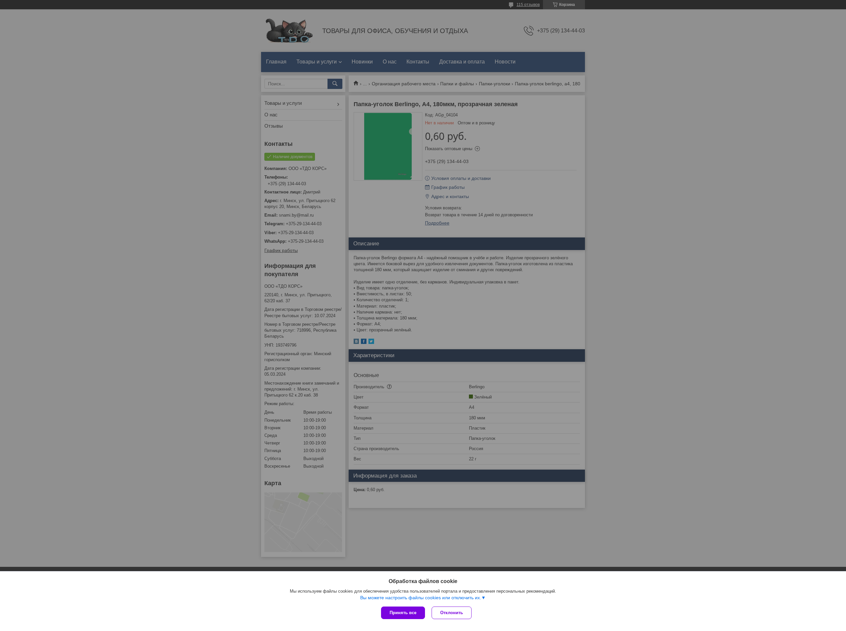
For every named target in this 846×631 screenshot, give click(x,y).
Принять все (403, 612)
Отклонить (451, 612)
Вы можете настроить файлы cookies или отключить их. (420, 597)
